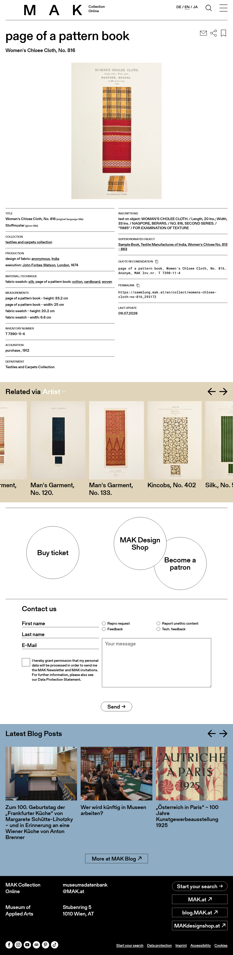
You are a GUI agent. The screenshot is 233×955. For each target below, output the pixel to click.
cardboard (92, 281)
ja (195, 7)
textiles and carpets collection (28, 242)
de (178, 7)
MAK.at (197, 899)
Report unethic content (180, 623)
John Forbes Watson (39, 265)
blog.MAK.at (197, 912)
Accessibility (200, 945)
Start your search (197, 886)
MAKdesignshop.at (197, 925)
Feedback (115, 629)
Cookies (221, 945)
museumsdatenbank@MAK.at (85, 888)
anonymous (40, 258)
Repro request (118, 623)
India (55, 258)
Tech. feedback (173, 629)
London (63, 265)
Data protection (159, 945)
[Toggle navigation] (224, 9)
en (187, 7)
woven (107, 281)
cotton (77, 281)
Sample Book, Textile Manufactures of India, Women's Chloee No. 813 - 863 (173, 246)
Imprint (181, 945)
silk (31, 281)
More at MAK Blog (114, 858)
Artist (51, 391)
